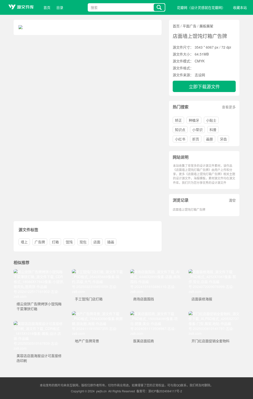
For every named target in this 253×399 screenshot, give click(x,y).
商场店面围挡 (143, 298)
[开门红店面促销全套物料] (214, 313)
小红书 (180, 138)
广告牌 (40, 241)
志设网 (200, 74)
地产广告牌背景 (87, 340)
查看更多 (229, 106)
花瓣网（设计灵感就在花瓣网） (201, 7)
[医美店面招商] (155, 313)
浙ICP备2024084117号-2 (165, 391)
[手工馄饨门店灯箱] (97, 271)
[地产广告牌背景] (97, 313)
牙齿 (223, 138)
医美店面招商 (143, 340)
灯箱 (55, 241)
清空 (232, 200)
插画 (110, 241)
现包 (83, 241)
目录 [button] (59, 7)
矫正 (178, 120)
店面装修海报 (201, 298)
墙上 (24, 241)
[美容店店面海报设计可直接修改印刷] (39, 323)
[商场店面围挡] (155, 271)
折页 (195, 138)
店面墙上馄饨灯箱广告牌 (189, 209)
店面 (96, 241)
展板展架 (206, 25)
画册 (209, 138)
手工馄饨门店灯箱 (89, 298)
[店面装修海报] (214, 271)
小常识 (197, 129)
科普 (213, 129)
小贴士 (211, 120)
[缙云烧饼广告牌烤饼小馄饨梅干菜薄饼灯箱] (39, 271)
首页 (46, 7)
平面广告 (189, 25)
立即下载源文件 (204, 86)
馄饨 (69, 241)
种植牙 (194, 120)
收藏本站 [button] (240, 7)
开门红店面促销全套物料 (210, 340)
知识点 (180, 129)
